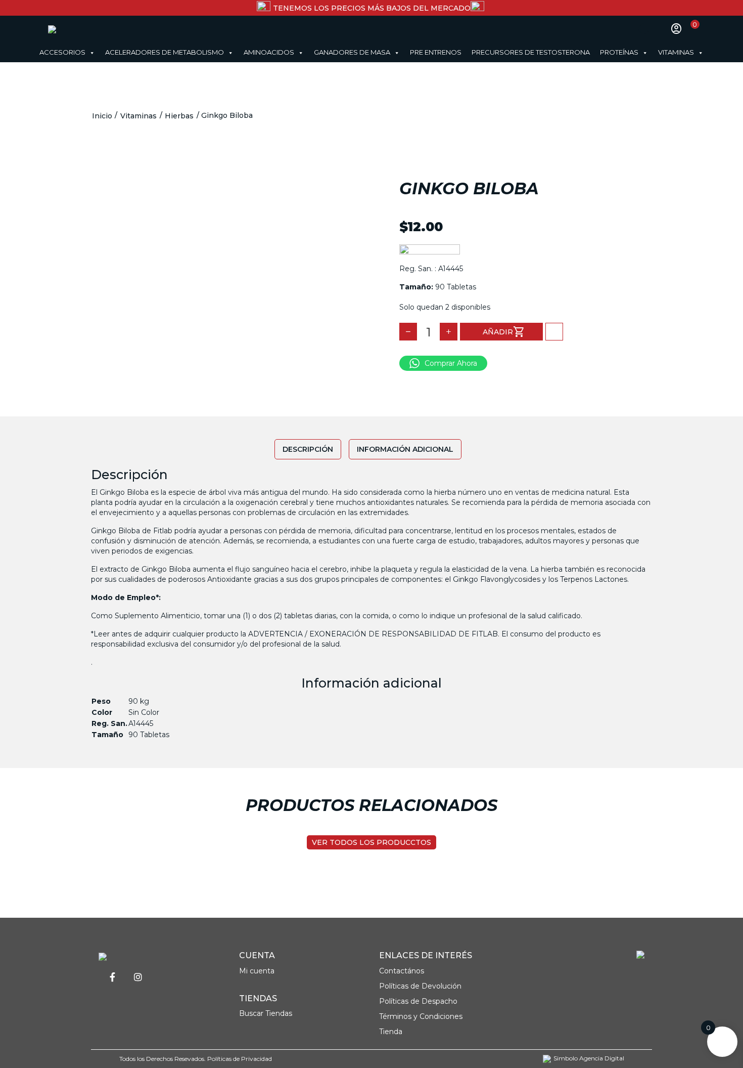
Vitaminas (676, 52)
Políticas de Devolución (420, 986)
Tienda (390, 1031)
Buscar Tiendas (265, 1013)
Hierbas (179, 115)
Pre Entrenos (435, 52)
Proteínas (619, 52)
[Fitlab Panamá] (82, 29)
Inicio (102, 115)
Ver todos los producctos (371, 842)
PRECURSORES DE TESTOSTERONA (531, 52)
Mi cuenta (256, 970)
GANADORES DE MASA (352, 52)
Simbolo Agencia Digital (588, 1058)
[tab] (307, 449)
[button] (554, 331)
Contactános (401, 970)
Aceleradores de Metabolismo (164, 52)
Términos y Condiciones (420, 1016)
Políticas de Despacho (418, 1001)
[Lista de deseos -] (660, 28)
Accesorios (62, 52)
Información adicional (405, 449)
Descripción (308, 449)
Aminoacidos (269, 52)
